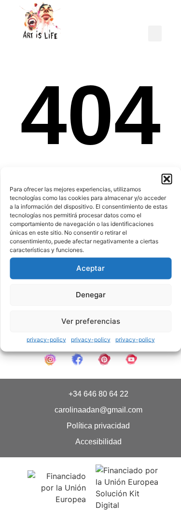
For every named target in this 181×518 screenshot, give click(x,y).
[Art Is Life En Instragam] (50, 359)
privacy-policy (46, 339)
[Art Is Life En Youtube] (131, 359)
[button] (166, 179)
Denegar (91, 294)
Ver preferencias (90, 321)
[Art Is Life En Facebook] (77, 359)
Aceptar (90, 268)
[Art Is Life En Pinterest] (104, 359)
